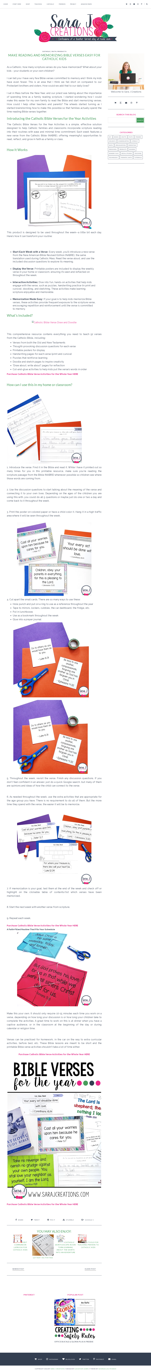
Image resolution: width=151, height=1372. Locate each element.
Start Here (17, 4)
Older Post (90, 1269)
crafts (123, 137)
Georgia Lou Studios (107, 1369)
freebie (138, 137)
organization (121, 145)
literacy (135, 141)
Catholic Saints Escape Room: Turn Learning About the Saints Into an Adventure (65, 1247)
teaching (138, 153)
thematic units (126, 157)
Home (6, 4)
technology (113, 157)
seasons (132, 149)
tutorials (138, 157)
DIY (110, 137)
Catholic (50, 4)
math (111, 145)
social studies (127, 153)
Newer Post (18, 1269)
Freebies (62, 4)
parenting (132, 145)
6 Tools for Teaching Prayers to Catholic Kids (88, 1244)
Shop (28, 4)
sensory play (114, 153)
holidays (112, 141)
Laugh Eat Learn (82, 1369)
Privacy (73, 4)
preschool (113, 149)
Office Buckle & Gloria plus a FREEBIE (73, 1341)
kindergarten (123, 141)
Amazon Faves (86, 4)
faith (54, 51)
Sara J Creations (58, 1369)
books (116, 137)
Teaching (38, 4)
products (61, 51)
